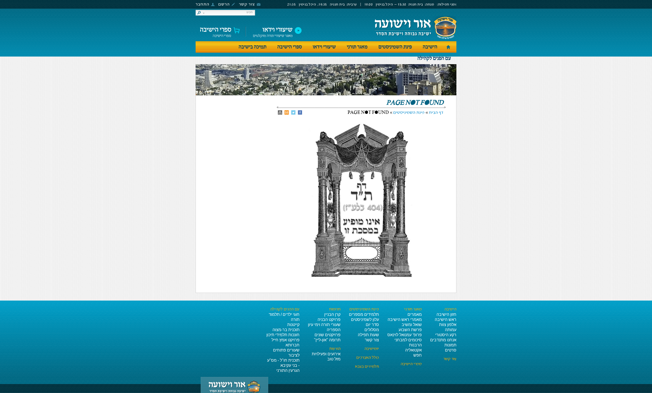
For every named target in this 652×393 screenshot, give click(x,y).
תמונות (450, 345)
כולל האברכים (367, 358)
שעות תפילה (368, 335)
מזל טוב (334, 359)
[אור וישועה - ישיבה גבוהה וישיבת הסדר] (415, 27)
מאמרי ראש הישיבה (405, 319)
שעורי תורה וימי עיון (324, 324)
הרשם (224, 4)
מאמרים (415, 314)
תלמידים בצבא (367, 366)
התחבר (202, 4)
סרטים (450, 350)
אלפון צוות (447, 324)
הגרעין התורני (288, 370)
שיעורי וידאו (324, 47)
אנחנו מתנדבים (443, 340)
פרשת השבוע (410, 330)
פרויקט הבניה (329, 319)
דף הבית (436, 112)
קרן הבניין (332, 314)
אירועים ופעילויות (326, 354)
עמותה (450, 330)
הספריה (334, 330)
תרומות (335, 309)
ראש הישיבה (445, 319)
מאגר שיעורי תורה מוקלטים (273, 31)
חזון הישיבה (446, 314)
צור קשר (247, 4)
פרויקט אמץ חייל (285, 340)
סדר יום (372, 324)
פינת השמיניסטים (395, 47)
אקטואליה (413, 350)
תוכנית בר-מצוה (286, 330)
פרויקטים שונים (328, 335)
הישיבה (430, 47)
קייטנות (293, 324)
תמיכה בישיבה (252, 47)
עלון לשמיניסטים (365, 319)
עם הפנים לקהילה (434, 58)
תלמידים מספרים (364, 314)
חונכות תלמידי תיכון (283, 335)
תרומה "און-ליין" (327, 340)
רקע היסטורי (445, 335)
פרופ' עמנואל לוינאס (404, 335)
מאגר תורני (357, 47)
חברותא (293, 345)
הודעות (335, 349)
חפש (417, 355)
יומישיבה (371, 349)
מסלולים (371, 330)
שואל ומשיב (412, 324)
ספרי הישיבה (215, 31)
